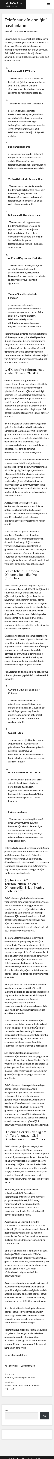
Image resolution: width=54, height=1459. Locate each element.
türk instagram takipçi (15, 1354)
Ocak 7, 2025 (18, 31)
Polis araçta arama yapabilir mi (19, 1377)
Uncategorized (28, 1365)
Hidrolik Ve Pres (13, 3)
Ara (6, 1410)
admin (6, 31)
